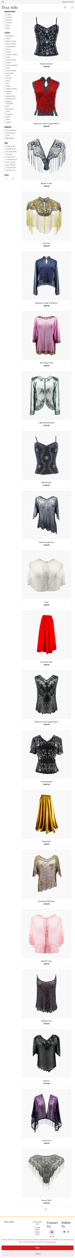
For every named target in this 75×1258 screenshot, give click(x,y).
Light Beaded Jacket (46, 423)
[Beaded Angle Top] (46, 515)
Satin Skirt (46, 841)
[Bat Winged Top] (46, 335)
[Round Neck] (46, 1173)
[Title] (10, 7)
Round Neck (47, 1200)
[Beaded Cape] (46, 933)
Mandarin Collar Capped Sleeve (46, 124)
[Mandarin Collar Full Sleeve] (46, 275)
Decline (38, 1254)
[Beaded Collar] (46, 156)
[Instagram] (68, 1232)
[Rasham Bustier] (46, 36)
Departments (9, 11)
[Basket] (65, 7)
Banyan (46, 1081)
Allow (37, 1248)
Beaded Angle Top (46, 542)
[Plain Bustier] (46, 455)
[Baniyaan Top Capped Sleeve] (46, 694)
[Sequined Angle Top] (46, 874)
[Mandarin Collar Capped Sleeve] (46, 96)
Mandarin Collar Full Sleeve (46, 303)
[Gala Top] (46, 216)
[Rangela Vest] (46, 993)
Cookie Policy (37, 1228)
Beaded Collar (46, 183)
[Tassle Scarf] (46, 1113)
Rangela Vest (46, 1021)
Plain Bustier (46, 482)
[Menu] (72, 7)
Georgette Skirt (46, 662)
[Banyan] (46, 1053)
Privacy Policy (51, 1242)
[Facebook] (64, 1232)
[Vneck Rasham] (46, 754)
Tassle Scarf (46, 1141)
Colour (7, 33)
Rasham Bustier (46, 64)
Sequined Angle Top (46, 901)
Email (52, 1236)
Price (6, 175)
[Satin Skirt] (46, 814)
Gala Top (46, 243)
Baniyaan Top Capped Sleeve (46, 722)
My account (37, 1222)
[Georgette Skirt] (46, 634)
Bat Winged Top (46, 363)
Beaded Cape (46, 961)
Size (6, 143)
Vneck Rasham (46, 782)
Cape (46, 602)
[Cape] (46, 574)
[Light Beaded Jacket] (46, 395)
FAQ (37, 1224)
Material (7, 127)
